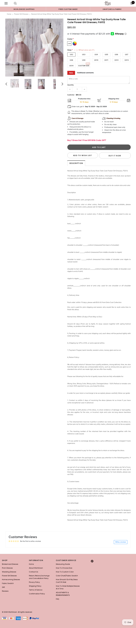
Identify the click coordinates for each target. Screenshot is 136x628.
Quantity (70, 85)
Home (9, 14)
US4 (96, 54)
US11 (106, 60)
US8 (71, 60)
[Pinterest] (92, 561)
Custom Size (83, 66)
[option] (24, 9)
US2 (71, 54)
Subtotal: (71, 95)
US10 (96, 60)
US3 (83, 54)
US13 (127, 60)
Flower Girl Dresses (21, 14)
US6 (116, 54)
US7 (126, 54)
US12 (116, 60)
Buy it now (115, 156)
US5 (106, 54)
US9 (83, 60)
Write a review (120, 542)
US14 (71, 66)
